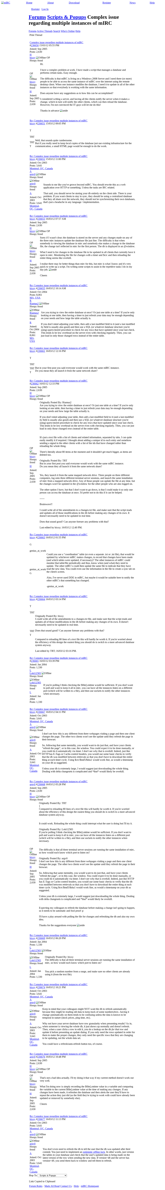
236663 (41, 537)
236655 (41, 288)
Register (106, 2)
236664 (41, 599)
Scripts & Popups (66, 17)
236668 (41, 784)
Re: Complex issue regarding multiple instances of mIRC (58, 120)
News (133, 2)
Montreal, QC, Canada (41, 168)
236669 (41, 938)
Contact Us (66, 1186)
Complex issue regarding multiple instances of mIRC (56, 42)
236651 (41, 123)
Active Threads (45, 31)
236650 (35, 45)
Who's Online (68, 31)
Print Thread (35, 35)
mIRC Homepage (90, 1186)
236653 (41, 218)
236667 (41, 712)
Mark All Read (52, 1186)
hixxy (32, 123)
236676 (41, 1056)
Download (74, 2)
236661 (41, 351)
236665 (35, 661)
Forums (37, 17)
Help (152, 2)
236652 (41, 159)
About (50, 2)
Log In (45, 9)
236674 (41, 987)
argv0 (32, 784)
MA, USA (35, 297)
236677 (41, 1119)
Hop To (33, 1175)
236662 (35, 383)
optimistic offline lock (94, 1152)
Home (29, 2)
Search (56, 31)
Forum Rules (35, 1186)
